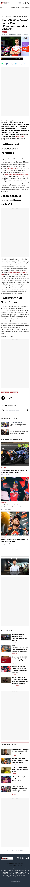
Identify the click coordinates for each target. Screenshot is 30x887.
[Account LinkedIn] (26, 858)
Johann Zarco (11, 168)
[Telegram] (15, 63)
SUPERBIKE (15, 7)
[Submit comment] (27, 410)
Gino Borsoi (20, 136)
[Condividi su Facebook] (6, 63)
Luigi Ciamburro (9, 34)
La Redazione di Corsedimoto (15, 863)
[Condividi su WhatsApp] (2, 63)
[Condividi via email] (24, 63)
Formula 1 (15, 653)
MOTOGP (6, 7)
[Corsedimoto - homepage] (7, 2)
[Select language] (21, 2)
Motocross (15, 685)
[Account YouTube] (28, 858)
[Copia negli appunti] (20, 63)
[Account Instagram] (23, 858)
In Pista (14, 794)
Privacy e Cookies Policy (15, 865)
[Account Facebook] (21, 858)
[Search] (17, 3)
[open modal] (28, 3)
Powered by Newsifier (15, 881)
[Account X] (18, 858)
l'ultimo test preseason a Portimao (16, 174)
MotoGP (4, 32)
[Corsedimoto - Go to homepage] (7, 858)
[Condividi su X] (11, 63)
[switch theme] (26, 3)
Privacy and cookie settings (15, 850)
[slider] (13, 573)
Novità (14, 663)
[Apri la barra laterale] (1, 7)
